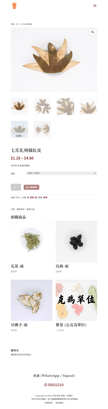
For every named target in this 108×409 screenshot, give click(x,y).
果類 (32, 197)
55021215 (55, 384)
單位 (13, 173)
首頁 (12, 24)
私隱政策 (48, 403)
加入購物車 (31, 187)
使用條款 (59, 403)
